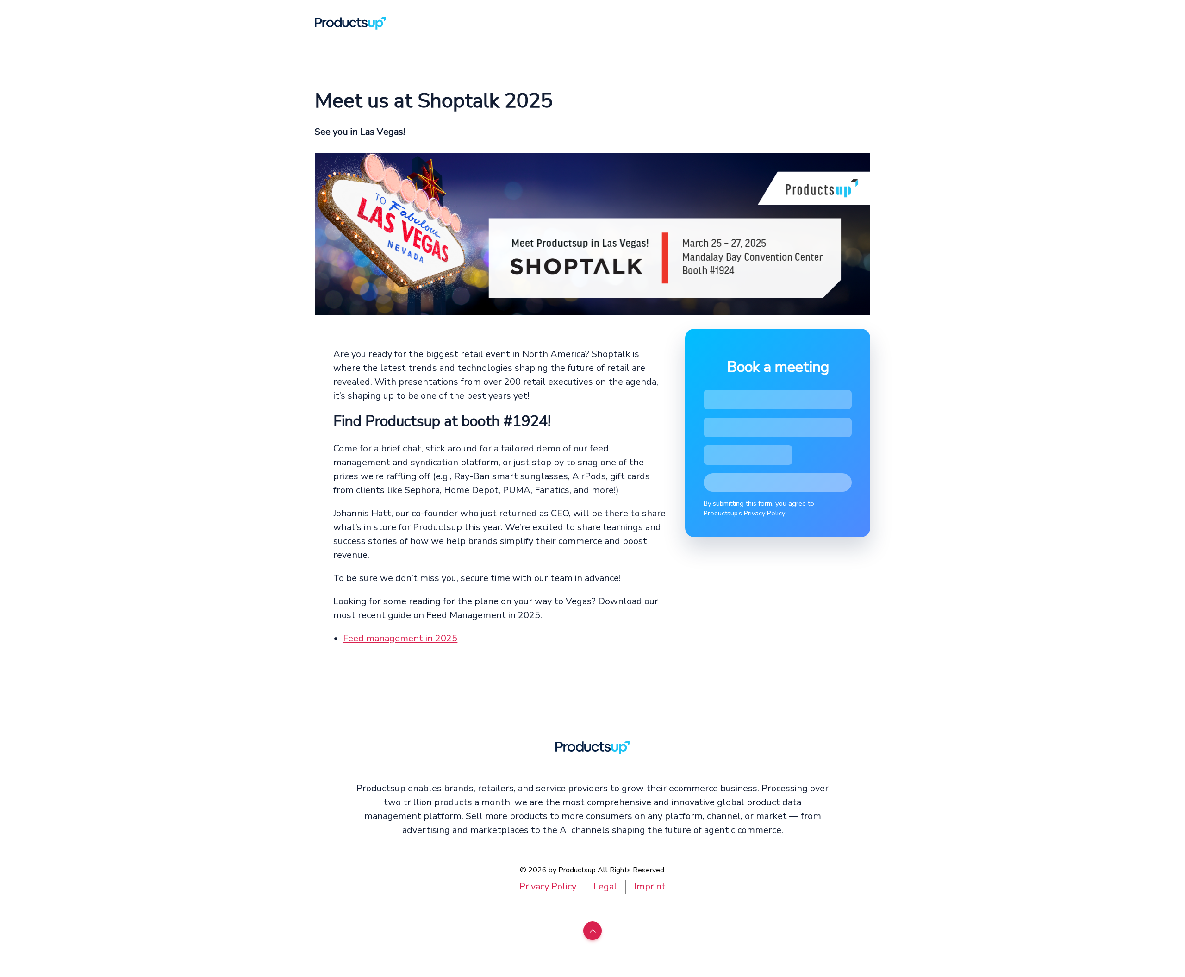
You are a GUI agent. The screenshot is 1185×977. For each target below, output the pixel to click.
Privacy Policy (547, 886)
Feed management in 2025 (400, 638)
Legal (605, 886)
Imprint (650, 886)
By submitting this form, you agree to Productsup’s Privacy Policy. (759, 508)
